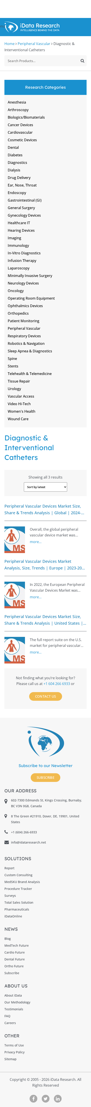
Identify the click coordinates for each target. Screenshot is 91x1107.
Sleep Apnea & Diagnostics (30, 351)
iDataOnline (13, 916)
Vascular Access (21, 396)
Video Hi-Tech (19, 403)
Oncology (16, 290)
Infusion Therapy (22, 260)
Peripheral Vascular (34, 43)
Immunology (18, 245)
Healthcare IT (19, 222)
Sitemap (10, 1059)
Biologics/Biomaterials (26, 117)
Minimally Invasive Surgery (30, 275)
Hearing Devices (21, 230)
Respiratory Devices (24, 336)
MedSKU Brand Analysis (22, 882)
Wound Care (18, 418)
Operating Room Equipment (31, 298)
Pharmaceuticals (16, 909)
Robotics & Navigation (26, 343)
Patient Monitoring (23, 320)
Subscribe (46, 777)
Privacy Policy (14, 1052)
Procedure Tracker (18, 889)
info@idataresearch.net (28, 842)
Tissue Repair (19, 381)
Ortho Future (14, 966)
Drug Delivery (19, 177)
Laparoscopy (18, 268)
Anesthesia (17, 102)
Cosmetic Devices (22, 139)
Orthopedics (18, 313)
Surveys (10, 895)
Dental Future (14, 959)
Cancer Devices (20, 124)
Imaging (14, 238)
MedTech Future (16, 945)
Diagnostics (17, 162)
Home (9, 43)
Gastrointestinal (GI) (25, 200)
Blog (7, 938)
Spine (12, 358)
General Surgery (21, 207)
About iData (13, 995)
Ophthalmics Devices (25, 305)
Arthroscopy (18, 109)
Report (9, 868)
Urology (14, 388)
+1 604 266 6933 (57, 683)
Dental (13, 147)
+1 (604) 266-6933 (24, 832)
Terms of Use (14, 1045)
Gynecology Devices (24, 215)
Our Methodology (17, 1002)
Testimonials (13, 1009)
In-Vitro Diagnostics (24, 253)
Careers (10, 1023)
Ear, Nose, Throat (22, 185)
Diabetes (15, 155)
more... (36, 541)
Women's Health (21, 411)
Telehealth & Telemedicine (30, 373)
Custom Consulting (18, 875)
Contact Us (45, 696)
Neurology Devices (23, 283)
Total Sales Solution (18, 902)
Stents (13, 366)
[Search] (82, 60)
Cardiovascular (20, 132)
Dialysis (14, 170)
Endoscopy (17, 192)
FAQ (7, 1016)
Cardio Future (14, 952)
